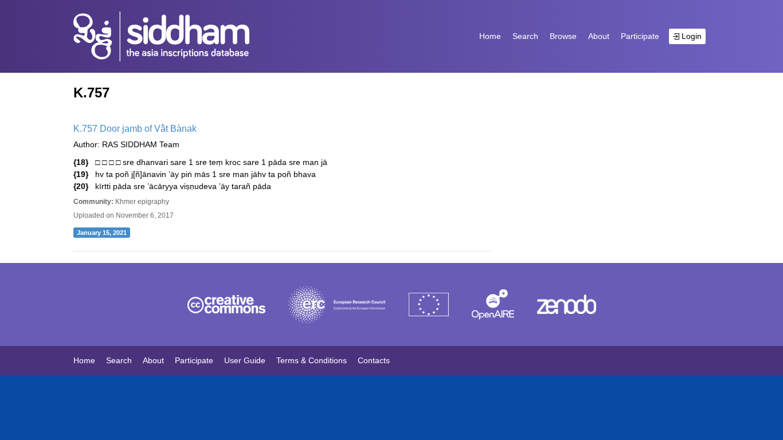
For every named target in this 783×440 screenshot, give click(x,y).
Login (690, 36)
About (598, 36)
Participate (640, 36)
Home (490, 36)
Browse (563, 36)
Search (525, 36)
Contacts (374, 360)
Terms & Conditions (311, 360)
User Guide (244, 360)
